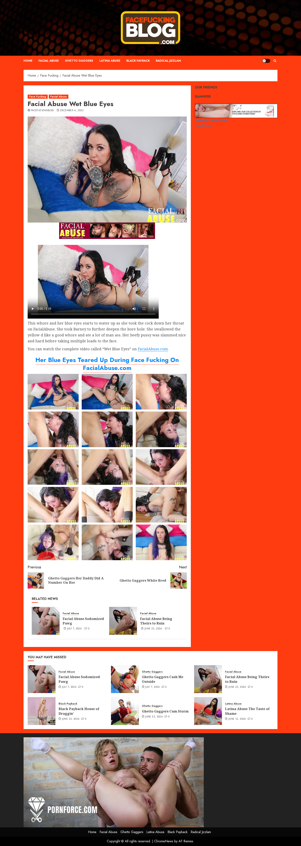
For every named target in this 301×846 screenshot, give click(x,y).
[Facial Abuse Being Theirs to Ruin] (123, 621)
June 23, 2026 (153, 628)
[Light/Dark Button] (266, 61)
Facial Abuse (48, 61)
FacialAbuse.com (153, 348)
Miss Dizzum (203, 125)
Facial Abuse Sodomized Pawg (83, 620)
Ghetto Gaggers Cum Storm (165, 711)
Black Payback (138, 61)
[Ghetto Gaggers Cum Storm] (125, 711)
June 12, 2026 (237, 719)
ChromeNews (163, 841)
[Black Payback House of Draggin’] (41, 711)
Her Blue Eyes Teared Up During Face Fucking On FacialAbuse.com (107, 363)
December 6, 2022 (72, 110)
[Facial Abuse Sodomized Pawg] (46, 621)
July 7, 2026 (74, 628)
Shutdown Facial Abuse (211, 120)
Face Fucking (37, 96)
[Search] (274, 61)
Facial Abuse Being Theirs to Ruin (156, 620)
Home (28, 61)
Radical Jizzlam (168, 61)
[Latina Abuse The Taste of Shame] (208, 711)
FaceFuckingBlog (42, 110)
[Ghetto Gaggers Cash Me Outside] (125, 679)
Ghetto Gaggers (79, 61)
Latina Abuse (109, 61)
